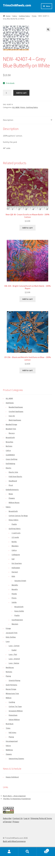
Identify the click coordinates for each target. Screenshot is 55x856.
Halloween (16, 568)
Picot (11, 485)
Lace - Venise (14, 663)
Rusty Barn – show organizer (14, 796)
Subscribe (7, 818)
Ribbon (8, 698)
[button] (48, 29)
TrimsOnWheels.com (17, 5)
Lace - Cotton (14, 646)
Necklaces (10, 667)
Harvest (15, 572)
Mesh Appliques (15, 420)
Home (8, 16)
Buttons (9, 446)
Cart (42, 849)
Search (27, 851)
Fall (13, 559)
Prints (34, 16)
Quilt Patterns (11, 685)
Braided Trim (11, 429)
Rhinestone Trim (12, 693)
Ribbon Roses (14, 502)
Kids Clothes (11, 637)
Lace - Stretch (14, 659)
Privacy (16, 821)
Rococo (12, 433)
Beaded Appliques (16, 407)
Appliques (10, 403)
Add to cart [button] (27, 227)
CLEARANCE (10, 455)
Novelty (15, 589)
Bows (11, 494)
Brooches (9, 442)
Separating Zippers (16, 758)
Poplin (14, 524)
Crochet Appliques (16, 411)
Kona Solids (19, 611)
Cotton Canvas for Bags (18, 515)
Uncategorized (12, 741)
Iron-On (12, 416)
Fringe (8, 628)
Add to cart (21, 92)
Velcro (8, 745)
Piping (8, 676)
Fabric (14, 16)
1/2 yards (15, 537)
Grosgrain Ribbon (16, 711)
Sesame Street (20, 580)
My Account (9, 851)
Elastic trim (13, 472)
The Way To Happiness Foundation (17, 799)
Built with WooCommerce (14, 841)
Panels (14, 594)
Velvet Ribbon (14, 719)
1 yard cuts (16, 533)
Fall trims (12, 732)
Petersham (13, 715)
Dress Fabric (13, 520)
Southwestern (17, 620)
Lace (7, 641)
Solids (14, 602)
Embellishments (12, 489)
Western (15, 624)
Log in (26, 818)
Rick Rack (9, 724)
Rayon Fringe (11, 689)
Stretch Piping (14, 680)
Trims (8, 728)
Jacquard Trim (11, 633)
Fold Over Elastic (15, 476)
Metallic (15, 585)
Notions (9, 672)
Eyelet (14, 650)
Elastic (8, 468)
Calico (8, 450)
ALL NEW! (15, 107)
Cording (12, 702)
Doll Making (10, 463)
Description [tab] (8, 120)
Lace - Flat (13, 654)
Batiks (14, 541)
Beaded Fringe (11, 424)
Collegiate (16, 554)
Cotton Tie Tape (15, 706)
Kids (13, 576)
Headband (13, 481)
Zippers (9, 754)
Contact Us (18, 818)
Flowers (12, 498)
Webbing (9, 750)
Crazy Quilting (11, 459)
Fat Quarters (17, 563)
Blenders (15, 546)
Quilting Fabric (24, 16)
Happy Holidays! (12, 777)
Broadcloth (10, 437)
